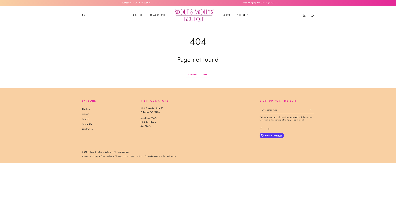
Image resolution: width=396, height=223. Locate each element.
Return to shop (198, 74)
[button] (84, 15)
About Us (87, 124)
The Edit (86, 109)
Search (85, 119)
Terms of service (169, 156)
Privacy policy (106, 156)
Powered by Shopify (90, 156)
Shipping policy (121, 156)
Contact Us (87, 129)
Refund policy (136, 156)
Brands (85, 114)
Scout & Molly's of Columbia (101, 152)
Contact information (152, 156)
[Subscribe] (312, 109)
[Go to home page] (194, 15)
